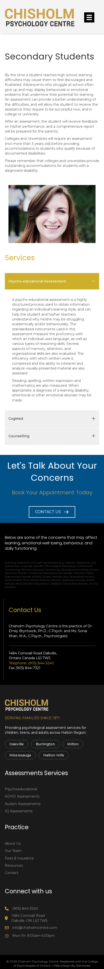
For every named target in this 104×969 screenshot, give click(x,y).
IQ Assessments (18, 811)
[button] (52, 512)
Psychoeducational (21, 789)
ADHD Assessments (22, 796)
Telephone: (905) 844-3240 (31, 663)
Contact (11, 873)
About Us (13, 843)
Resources (14, 865)
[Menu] (89, 17)
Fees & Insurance (19, 858)
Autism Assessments (22, 804)
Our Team (13, 851)
